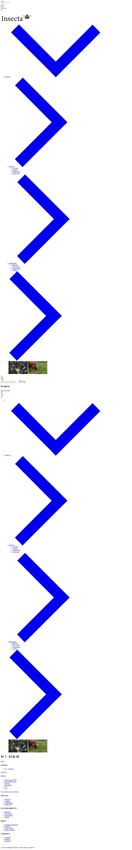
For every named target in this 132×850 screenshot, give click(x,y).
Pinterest (7, 839)
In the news (8, 804)
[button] (66, 10)
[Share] (5, 2)
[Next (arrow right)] (3, 4)
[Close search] (24, 382)
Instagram (8, 841)
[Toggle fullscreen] (7, 2)
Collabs (7, 817)
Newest (7, 783)
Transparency (9, 815)
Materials (7, 812)
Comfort (7, 801)
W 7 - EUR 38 (9, 769)
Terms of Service (10, 830)
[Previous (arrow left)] (1, 4)
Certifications (9, 803)
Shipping (7, 826)
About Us (8, 77)
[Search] (20, 381)
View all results (5, 390)
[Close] (2, 2)
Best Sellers (8, 785)
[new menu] (2, 377)
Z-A (6, 788)
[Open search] (2, 379)
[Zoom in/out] (9, 2)
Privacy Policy (9, 828)
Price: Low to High (10, 780)
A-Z (6, 787)
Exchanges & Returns (11, 825)
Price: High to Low (10, 781)
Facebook (8, 837)
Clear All (3, 772)
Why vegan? (8, 814)
